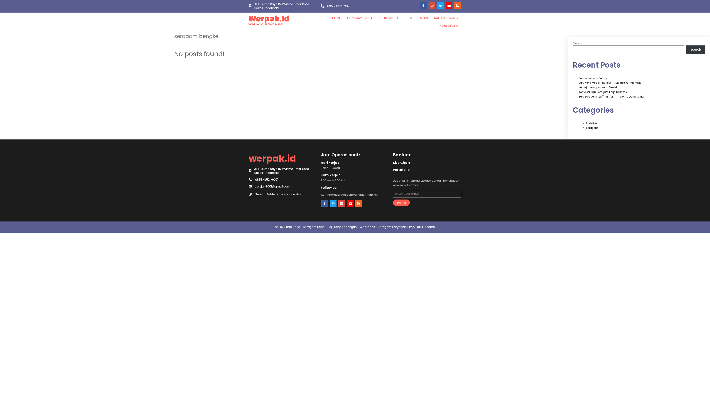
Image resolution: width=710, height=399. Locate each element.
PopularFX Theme (422, 227)
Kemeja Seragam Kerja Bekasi (598, 87)
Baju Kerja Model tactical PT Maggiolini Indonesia (610, 83)
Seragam (592, 128)
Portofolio (592, 123)
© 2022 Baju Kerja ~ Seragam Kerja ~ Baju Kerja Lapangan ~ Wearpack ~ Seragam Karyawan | (342, 227)
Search (578, 43)
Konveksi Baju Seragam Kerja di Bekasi (603, 92)
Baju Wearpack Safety (593, 78)
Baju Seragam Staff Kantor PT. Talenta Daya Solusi (611, 96)
